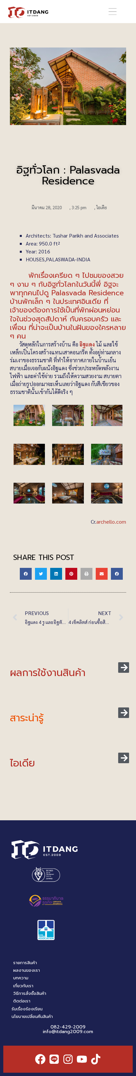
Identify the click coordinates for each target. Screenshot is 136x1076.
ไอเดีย (101, 207)
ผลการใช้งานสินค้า (47, 672)
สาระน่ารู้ (27, 718)
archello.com (111, 521)
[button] (113, 11)
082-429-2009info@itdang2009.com (68, 1029)
